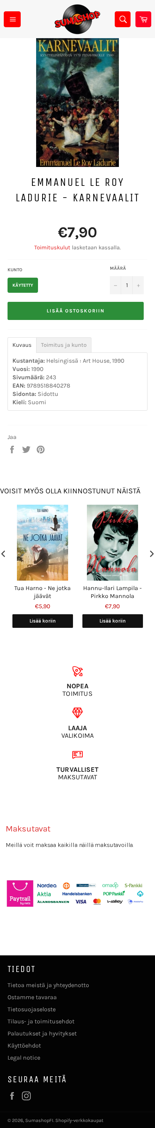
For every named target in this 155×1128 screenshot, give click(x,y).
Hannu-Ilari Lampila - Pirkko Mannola (112, 592)
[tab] (22, 345)
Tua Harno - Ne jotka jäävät (42, 592)
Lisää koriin (42, 621)
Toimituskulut (52, 247)
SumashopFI (39, 1120)
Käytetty (22, 285)
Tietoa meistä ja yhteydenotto (48, 985)
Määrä (118, 268)
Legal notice (24, 1057)
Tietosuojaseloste (32, 1009)
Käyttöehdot (24, 1045)
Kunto (15, 269)
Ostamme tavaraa (32, 997)
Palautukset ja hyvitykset (42, 1033)
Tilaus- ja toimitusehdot (41, 1021)
